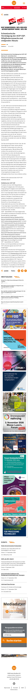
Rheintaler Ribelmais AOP (14, 232)
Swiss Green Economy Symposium (11, 546)
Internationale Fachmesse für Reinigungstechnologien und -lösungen (12, 574)
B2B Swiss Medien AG (14, 673)
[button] (19, 271)
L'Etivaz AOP (4, 230)
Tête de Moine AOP (9, 234)
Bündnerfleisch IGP (16, 253)
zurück (6, 14)
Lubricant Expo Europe (8, 584)
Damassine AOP (8, 223)
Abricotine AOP (5, 217)
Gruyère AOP (4, 228)
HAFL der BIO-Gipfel (7, 559)
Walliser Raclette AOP (7, 238)
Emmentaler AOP (12, 225)
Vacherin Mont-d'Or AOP (19, 236)
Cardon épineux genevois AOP (12, 221)
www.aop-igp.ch (5, 179)
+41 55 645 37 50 (14, 679)
